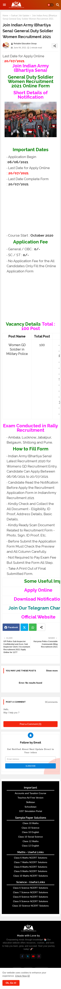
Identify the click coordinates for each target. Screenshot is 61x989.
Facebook (13, 627)
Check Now (21, 976)
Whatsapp (33, 627)
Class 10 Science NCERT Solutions (30, 905)
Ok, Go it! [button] (11, 983)
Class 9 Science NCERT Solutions (30, 901)
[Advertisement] (31, 209)
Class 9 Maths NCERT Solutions (30, 871)
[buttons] (22, 956)
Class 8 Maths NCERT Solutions (30, 866)
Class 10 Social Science (30, 836)
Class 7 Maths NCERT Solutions (30, 862)
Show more (52, 670)
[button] (50, 5)
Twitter (24, 627)
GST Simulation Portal (30, 811)
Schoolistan (30, 806)
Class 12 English (30, 845)
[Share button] (41, 627)
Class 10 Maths (31, 823)
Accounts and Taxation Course (30, 793)
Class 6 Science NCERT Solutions (30, 887)
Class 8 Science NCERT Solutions (30, 896)
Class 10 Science (30, 827)
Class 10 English (30, 832)
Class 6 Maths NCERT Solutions (30, 857)
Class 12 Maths (31, 841)
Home (5, 15)
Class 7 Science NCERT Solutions (30, 892)
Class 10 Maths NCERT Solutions (30, 875)
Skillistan (30, 802)
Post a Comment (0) (30, 724)
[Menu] (4, 5)
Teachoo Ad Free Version (30, 797)
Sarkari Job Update (20, 15)
